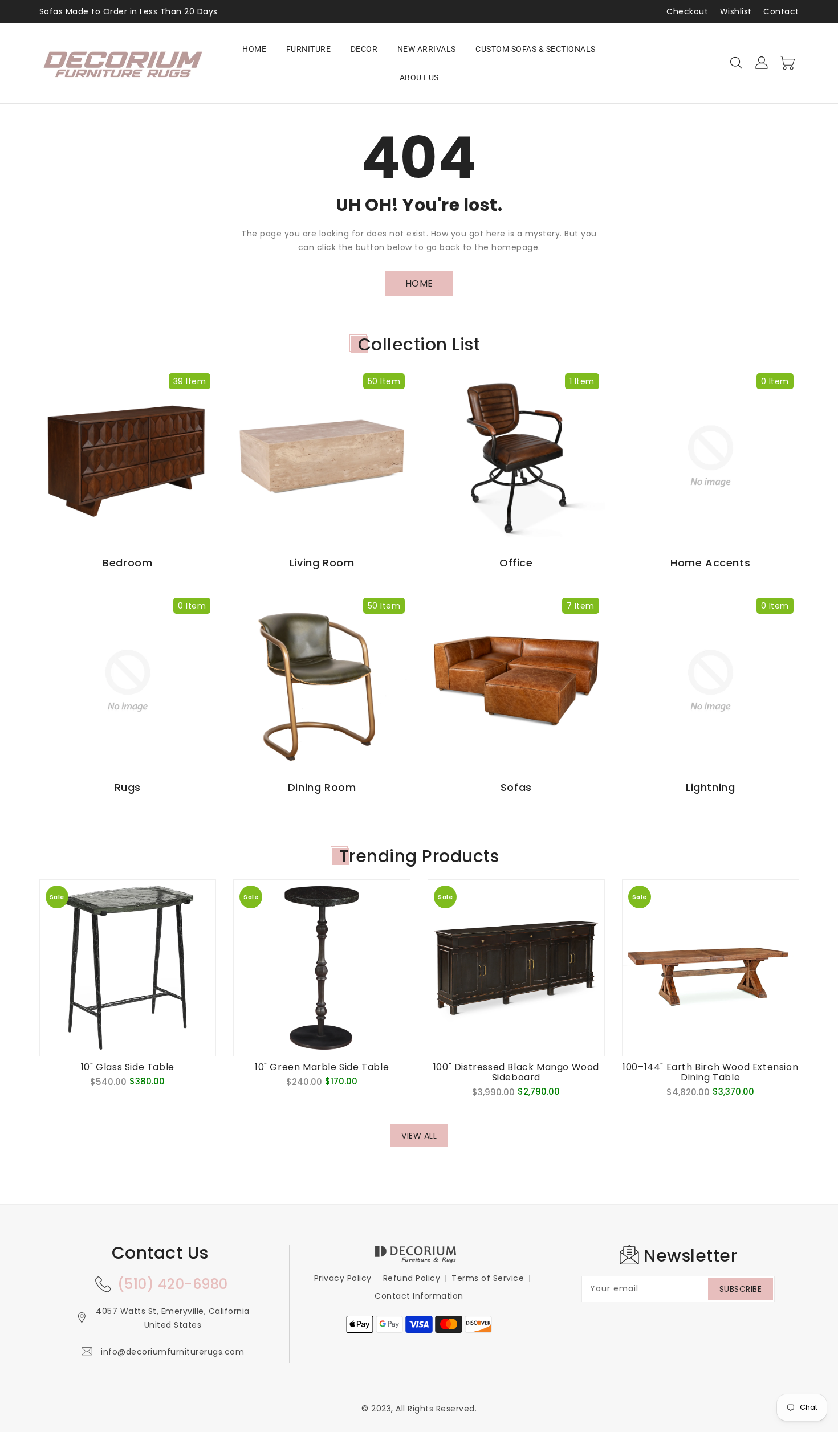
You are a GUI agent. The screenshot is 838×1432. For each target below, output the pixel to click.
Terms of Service (487, 1278)
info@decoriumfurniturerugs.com (172, 1351)
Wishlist (736, 11)
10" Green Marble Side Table (322, 1067)
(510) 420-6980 (172, 1284)
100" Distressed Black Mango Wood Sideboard (516, 1072)
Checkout (687, 11)
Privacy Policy (343, 1278)
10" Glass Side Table (127, 1067)
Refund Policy (412, 1278)
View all (419, 1135)
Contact (781, 11)
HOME (419, 283)
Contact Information (419, 1296)
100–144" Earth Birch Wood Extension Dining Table (710, 1072)
